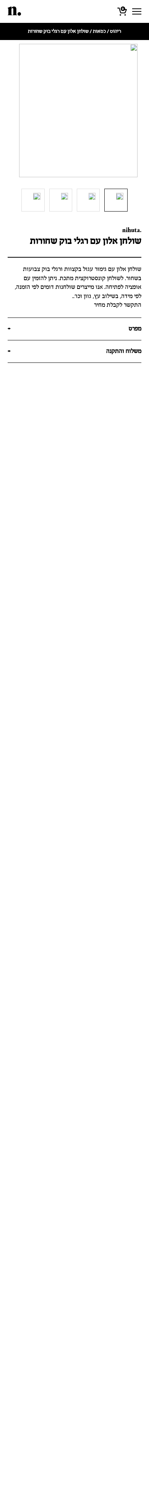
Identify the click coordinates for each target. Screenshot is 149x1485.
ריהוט (115, 31)
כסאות (99, 31)
